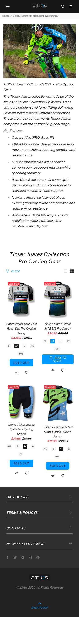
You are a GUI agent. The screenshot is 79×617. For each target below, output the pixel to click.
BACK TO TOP (39, 607)
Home (5, 15)
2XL (21, 353)
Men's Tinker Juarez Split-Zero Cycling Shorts (21, 429)
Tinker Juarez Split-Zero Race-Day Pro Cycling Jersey (21, 328)
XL (32, 345)
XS (9, 446)
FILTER (15, 271)
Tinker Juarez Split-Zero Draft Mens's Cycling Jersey (57, 431)
